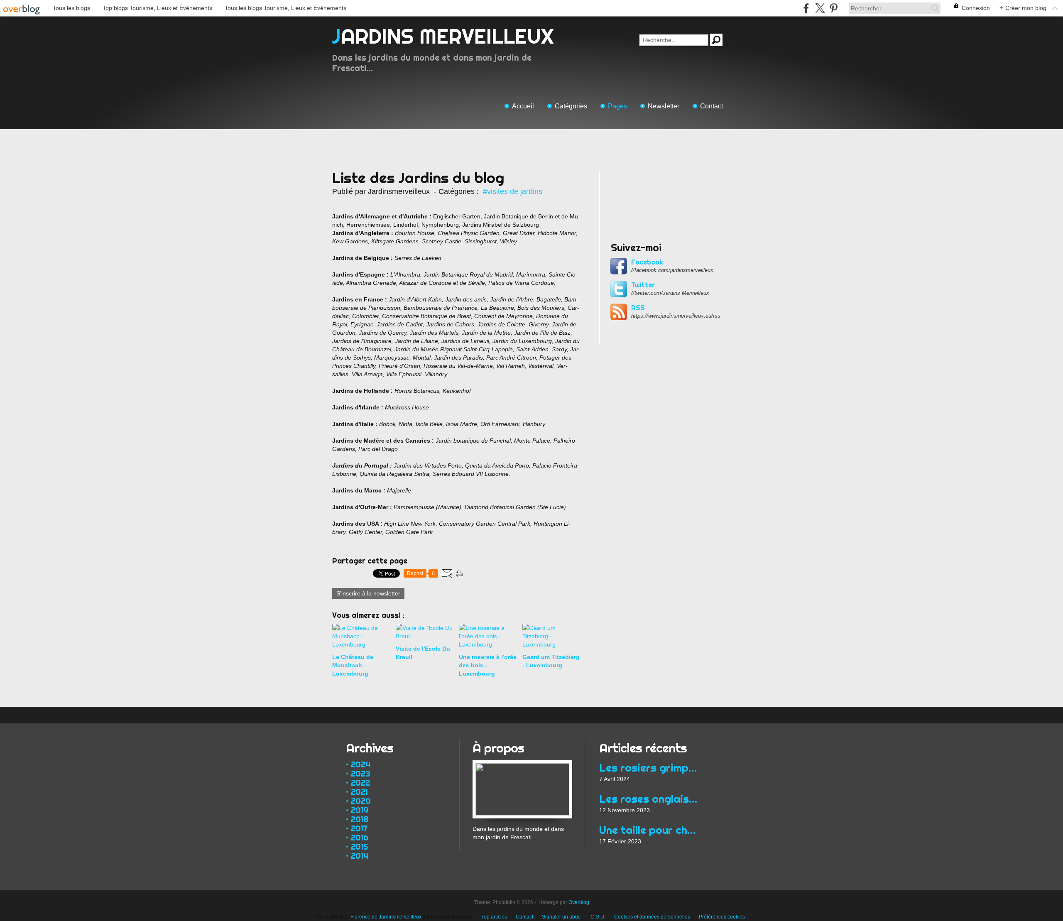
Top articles (494, 917)
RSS (638, 308)
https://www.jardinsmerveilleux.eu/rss (675, 316)
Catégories (571, 106)
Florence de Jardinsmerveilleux (385, 917)
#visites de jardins (512, 191)
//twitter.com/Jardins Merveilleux (670, 293)
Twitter (643, 285)
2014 (360, 855)
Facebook (647, 262)
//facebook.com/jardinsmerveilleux (672, 270)
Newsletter (663, 106)
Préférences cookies (722, 917)
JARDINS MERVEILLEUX (443, 36)
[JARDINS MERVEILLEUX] (522, 764)
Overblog (578, 902)
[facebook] (806, 8)
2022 (360, 782)
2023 (360, 773)
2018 (360, 819)
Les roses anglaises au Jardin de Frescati (648, 799)
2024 (361, 764)
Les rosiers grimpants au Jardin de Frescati (648, 767)
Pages (617, 106)
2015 (359, 846)
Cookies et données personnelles (652, 917)
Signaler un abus (562, 917)
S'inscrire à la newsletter (368, 593)
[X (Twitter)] (820, 8)
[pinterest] (833, 8)
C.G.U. (597, 917)
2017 (359, 828)
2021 (359, 791)
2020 (361, 801)
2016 (359, 837)
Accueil (523, 106)
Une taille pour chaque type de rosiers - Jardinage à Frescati (648, 830)
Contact (711, 106)
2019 (359, 810)
